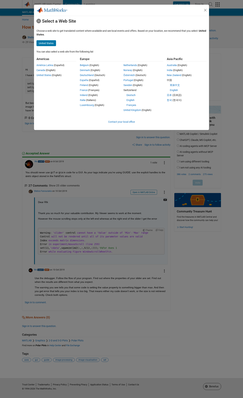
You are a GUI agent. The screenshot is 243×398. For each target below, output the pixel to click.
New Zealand (174, 75)
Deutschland (87, 75)
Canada (40, 70)
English (130, 100)
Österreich (129, 75)
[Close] (205, 10)
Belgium (84, 65)
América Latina (44, 65)
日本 (169, 95)
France (84, 90)
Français (131, 105)
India (169, 70)
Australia (172, 65)
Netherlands (130, 65)
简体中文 (175, 85)
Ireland (84, 95)
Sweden (127, 85)
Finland (84, 85)
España (84, 80)
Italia (82, 100)
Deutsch (131, 95)
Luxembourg (87, 105)
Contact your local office (121, 121)
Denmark (85, 70)
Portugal (128, 80)
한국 (169, 100)
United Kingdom (132, 110)
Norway (127, 70)
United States (43, 75)
